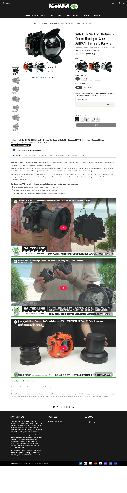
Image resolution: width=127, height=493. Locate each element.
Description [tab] (17, 155)
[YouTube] (94, 422)
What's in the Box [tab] (72, 155)
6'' (77, 79)
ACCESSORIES (73, 15)
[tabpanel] (63, 270)
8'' (91, 79)
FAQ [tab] (51, 155)
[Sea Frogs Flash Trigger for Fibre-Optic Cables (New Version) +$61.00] (98, 119)
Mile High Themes (33, 463)
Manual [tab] (84, 155)
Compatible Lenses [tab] (30, 155)
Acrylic (79, 87)
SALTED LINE (18, 463)
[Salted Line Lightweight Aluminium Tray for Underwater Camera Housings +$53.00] (93, 119)
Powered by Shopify (43, 463)
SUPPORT (98, 15)
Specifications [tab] (60, 155)
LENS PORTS (56, 15)
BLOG (86, 15)
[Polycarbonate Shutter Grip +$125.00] (87, 119)
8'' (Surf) (97, 79)
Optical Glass (88, 87)
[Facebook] (85, 422)
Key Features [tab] (42, 155)
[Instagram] (90, 422)
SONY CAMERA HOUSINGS (35, 15)
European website (35, 150)
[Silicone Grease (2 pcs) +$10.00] (82, 119)
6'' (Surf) (84, 79)
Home (35, 23)
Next (96, 125)
